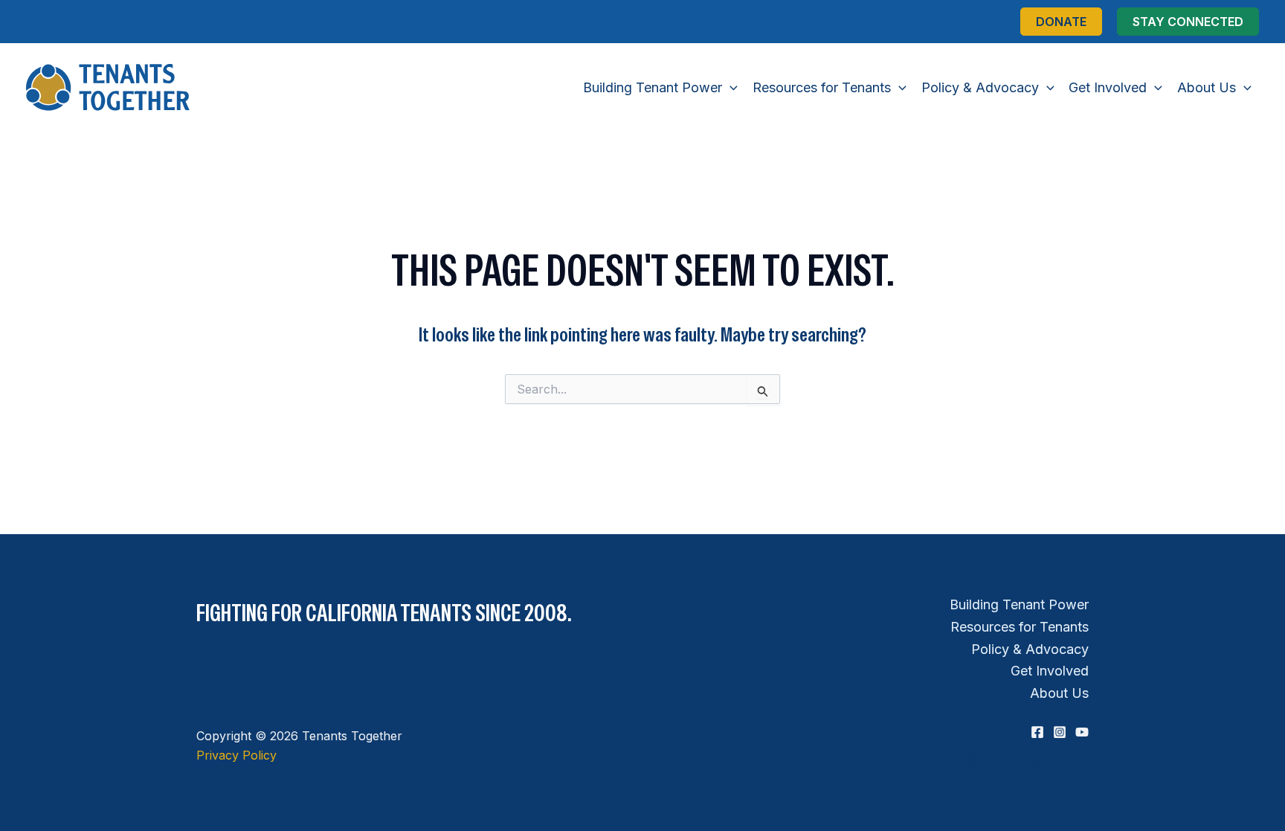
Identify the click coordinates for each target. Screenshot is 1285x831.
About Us (1059, 693)
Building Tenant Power (1019, 604)
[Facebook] (1037, 732)
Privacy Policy (236, 755)
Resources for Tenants (1019, 627)
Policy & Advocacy (1030, 649)
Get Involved (1050, 670)
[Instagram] (1059, 732)
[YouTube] (1082, 732)
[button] (1061, 21)
